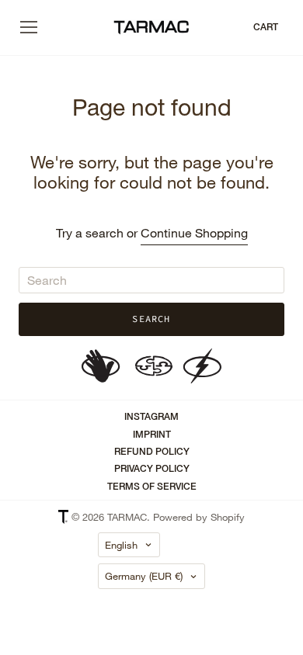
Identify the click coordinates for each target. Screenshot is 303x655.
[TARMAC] (151, 27)
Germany (144, 576)
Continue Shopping (194, 232)
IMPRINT (152, 434)
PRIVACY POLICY (152, 468)
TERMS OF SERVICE (152, 486)
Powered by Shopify (199, 517)
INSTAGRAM (151, 416)
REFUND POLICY (152, 451)
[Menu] (28, 27)
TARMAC (127, 517)
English (121, 545)
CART (265, 27)
